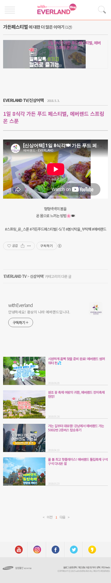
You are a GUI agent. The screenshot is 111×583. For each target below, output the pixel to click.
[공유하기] (22, 246)
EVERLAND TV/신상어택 (23, 100)
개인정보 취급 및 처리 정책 (89, 567)
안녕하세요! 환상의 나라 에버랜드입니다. (39, 311)
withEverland (20, 305)
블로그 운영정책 (69, 567)
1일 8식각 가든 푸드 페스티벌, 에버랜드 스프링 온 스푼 (74, 45)
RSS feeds (105, 567)
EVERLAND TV (15, 276)
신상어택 (36, 276)
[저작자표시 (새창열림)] (59, 246)
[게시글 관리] (29, 246)
